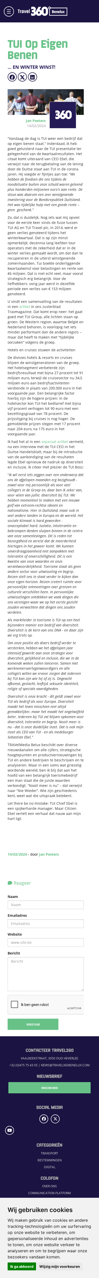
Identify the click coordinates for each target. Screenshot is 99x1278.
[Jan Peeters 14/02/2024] (59, 125)
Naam (13, 896)
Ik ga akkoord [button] (22, 1266)
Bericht (14, 953)
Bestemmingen (50, 1160)
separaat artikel (54, 441)
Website (15, 934)
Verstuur (33, 1024)
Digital (49, 1167)
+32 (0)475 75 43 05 (23, 1065)
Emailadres (17, 915)
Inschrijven (49, 1087)
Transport (49, 1153)
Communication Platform (49, 1193)
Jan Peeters (49, 854)
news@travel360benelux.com (65, 1065)
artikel (24, 306)
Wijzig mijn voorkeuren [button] (59, 1266)
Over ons (49, 1186)
